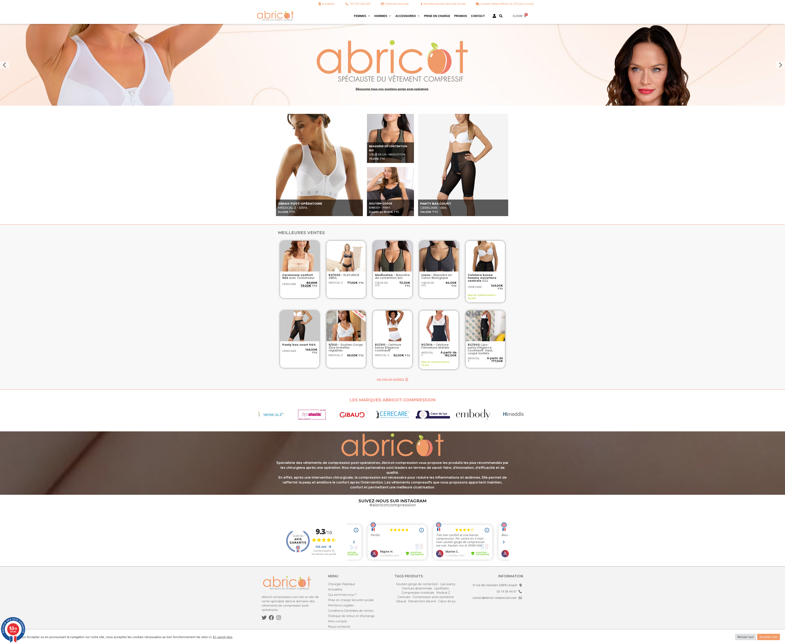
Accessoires (405, 16)
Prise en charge (437, 16)
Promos (460, 16)
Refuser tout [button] (746, 636)
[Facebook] (271, 617)
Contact (478, 16)
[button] (500, 16)
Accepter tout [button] (768, 636)
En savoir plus (222, 637)
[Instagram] (278, 617)
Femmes (360, 16)
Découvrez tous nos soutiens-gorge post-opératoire (392, 89)
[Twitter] (264, 617)
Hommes (380, 16)
